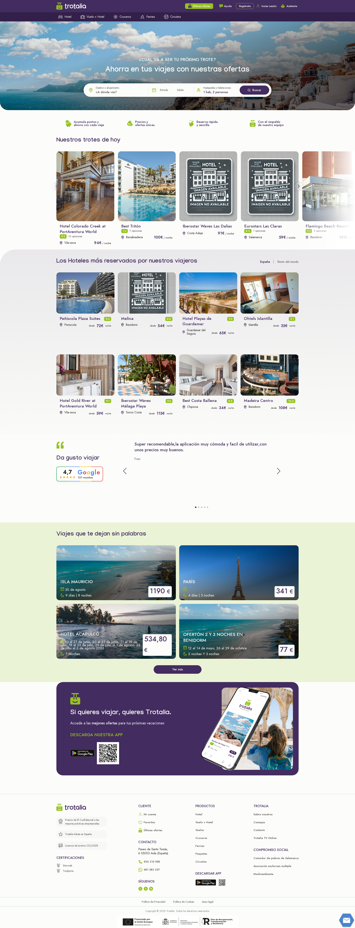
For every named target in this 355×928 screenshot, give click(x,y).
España (265, 262)
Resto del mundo (288, 262)
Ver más (177, 669)
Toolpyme (68, 871)
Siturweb (67, 865)
